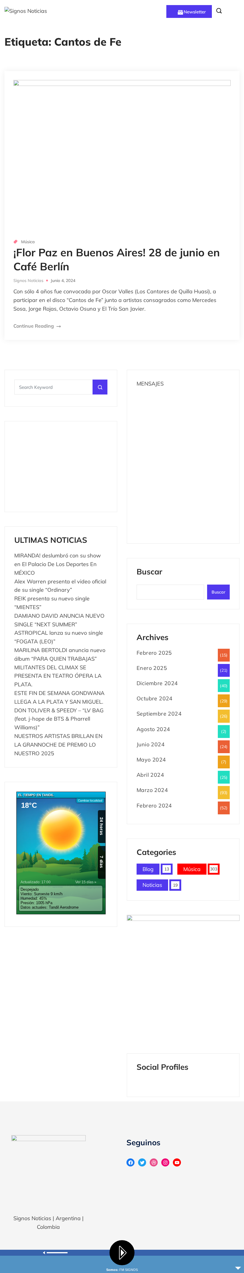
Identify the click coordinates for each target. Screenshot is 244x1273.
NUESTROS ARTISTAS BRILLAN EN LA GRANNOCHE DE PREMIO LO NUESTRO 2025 (58, 745)
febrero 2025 (154, 652)
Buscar (149, 572)
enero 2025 (152, 668)
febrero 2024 (154, 805)
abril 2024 (150, 774)
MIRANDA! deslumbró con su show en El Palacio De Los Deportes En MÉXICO (57, 564)
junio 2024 (151, 744)
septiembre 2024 (159, 713)
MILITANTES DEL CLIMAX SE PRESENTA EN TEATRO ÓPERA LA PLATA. (57, 676)
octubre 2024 (155, 698)
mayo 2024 (151, 759)
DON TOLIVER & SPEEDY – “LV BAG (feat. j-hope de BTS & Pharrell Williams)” (59, 719)
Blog (148, 869)
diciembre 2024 (157, 683)
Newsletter (195, 12)
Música (28, 242)
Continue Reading (34, 326)
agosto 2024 (153, 729)
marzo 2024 (152, 790)
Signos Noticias (28, 280)
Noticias (152, 884)
